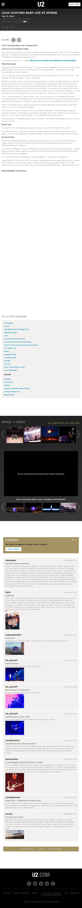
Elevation (7, 379)
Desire (6, 351)
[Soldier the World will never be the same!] (14, 835)
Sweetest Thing (10, 354)
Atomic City (8, 382)
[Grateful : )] (12, 620)
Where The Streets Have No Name (17, 388)
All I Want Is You (10, 348)
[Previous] (3, 27)
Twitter (19, 40)
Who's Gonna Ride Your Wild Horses (17, 342)
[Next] (11, 27)
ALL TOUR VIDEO (72, 423)
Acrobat (7, 361)
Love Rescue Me (10, 357)
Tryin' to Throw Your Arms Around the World (21, 345)
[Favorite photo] (14, 675)
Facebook (13, 40)
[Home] (41, 4)
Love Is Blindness (10, 370)
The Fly (7, 326)
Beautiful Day (9, 395)
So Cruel (7, 364)
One (5, 335)
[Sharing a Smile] (14, 728)
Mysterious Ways (10, 332)
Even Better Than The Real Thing (16, 329)
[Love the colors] (14, 701)
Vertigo (7, 385)
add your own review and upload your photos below (53, 60)
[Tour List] (7, 27)
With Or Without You (12, 392)
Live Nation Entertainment (49, 902)
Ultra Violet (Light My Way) (14, 367)
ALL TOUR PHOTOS (56, 423)
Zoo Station (8, 323)
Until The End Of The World (14, 339)
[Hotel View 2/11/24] (14, 649)
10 (27, 22)
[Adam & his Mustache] (14, 783)
